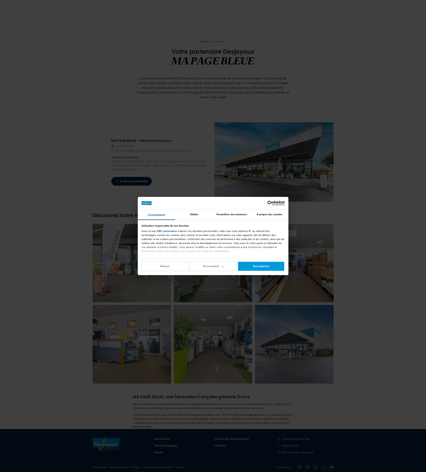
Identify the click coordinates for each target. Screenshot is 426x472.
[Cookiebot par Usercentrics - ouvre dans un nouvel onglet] (270, 203)
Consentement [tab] (156, 214)
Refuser (165, 266)
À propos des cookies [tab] (269, 214)
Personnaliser (211, 266)
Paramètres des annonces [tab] (231, 214)
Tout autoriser (261, 266)
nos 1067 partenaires (164, 231)
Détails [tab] (194, 214)
